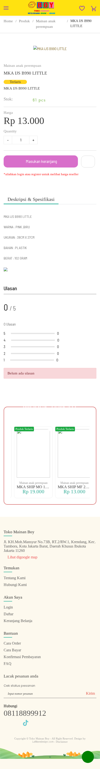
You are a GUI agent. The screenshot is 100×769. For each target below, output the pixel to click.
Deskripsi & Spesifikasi (31, 199)
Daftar (8, 614)
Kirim (90, 693)
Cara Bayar (12, 650)
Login (8, 607)
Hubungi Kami (15, 585)
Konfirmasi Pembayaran (22, 657)
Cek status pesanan (19, 685)
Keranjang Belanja (18, 621)
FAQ (7, 664)
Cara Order (12, 643)
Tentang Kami (14, 578)
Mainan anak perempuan (46, 24)
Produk (24, 21)
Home (8, 21)
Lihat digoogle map (22, 557)
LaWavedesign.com (43, 741)
